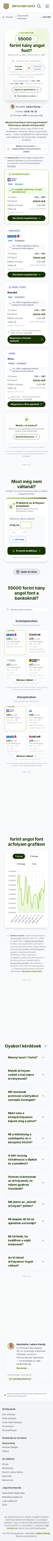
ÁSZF (4, 1505)
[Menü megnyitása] (47, 6)
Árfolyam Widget (10, 1447)
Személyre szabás (26, 96)
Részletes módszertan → (33, 971)
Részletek (11, 166)
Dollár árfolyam (9, 1418)
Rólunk (5, 1464)
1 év (34, 864)
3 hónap (34, 856)
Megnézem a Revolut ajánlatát (20, 339)
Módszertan (7, 1468)
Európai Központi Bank (19, 963)
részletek (26, 456)
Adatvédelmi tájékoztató (13, 1493)
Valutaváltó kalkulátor (23, 17)
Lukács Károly (33, 106)
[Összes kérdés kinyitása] (45, 1045)
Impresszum (7, 1480)
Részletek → (23, 1368)
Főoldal (9, 17)
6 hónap (21, 864)
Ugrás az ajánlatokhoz (25, 89)
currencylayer (16, 938)
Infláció (5, 1451)
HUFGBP (47, 17)
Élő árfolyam (8, 1426)
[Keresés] (39, 6)
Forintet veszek (15, 67)
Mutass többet (25, 680)
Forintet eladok (34, 67)
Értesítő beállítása (26, 550)
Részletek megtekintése (25, 218)
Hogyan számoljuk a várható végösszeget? (28, 447)
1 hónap (19, 856)
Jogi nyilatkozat (9, 1501)
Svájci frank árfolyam (12, 1422)
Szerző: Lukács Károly (12, 1472)
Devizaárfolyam (9, 1430)
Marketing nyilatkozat (12, 1497)
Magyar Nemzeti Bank (34, 941)
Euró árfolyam (8, 1414)
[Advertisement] (26, 469)
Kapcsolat (6, 1476)
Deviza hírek (8, 1443)
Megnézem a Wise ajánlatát (25, 404)
